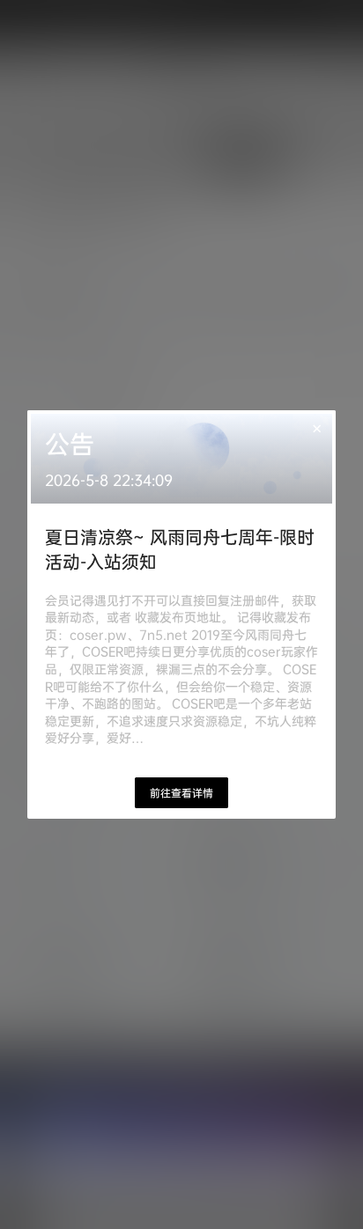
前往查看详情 (181, 792)
